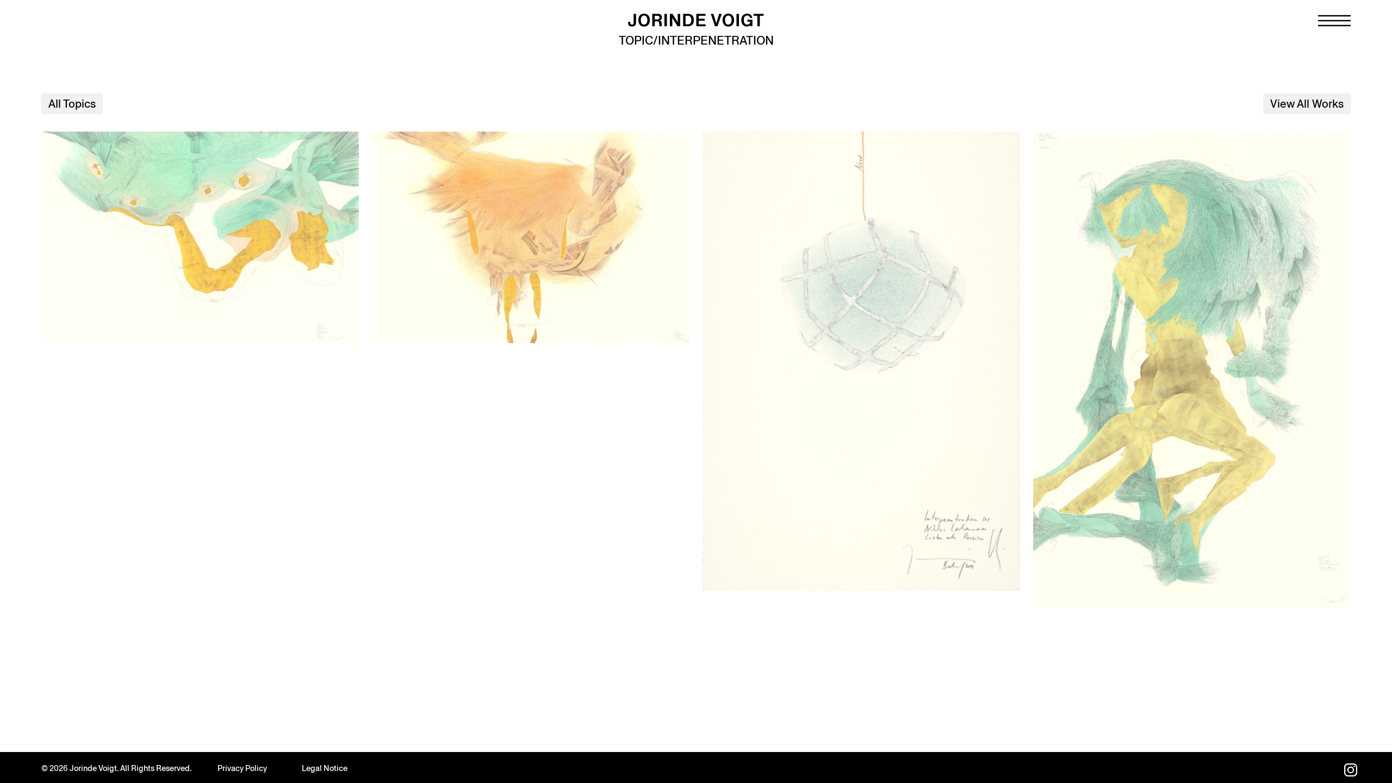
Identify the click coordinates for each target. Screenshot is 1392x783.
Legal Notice (324, 768)
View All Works (1307, 103)
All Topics (72, 103)
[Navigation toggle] (1334, 21)
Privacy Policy (242, 768)
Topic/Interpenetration (696, 40)
